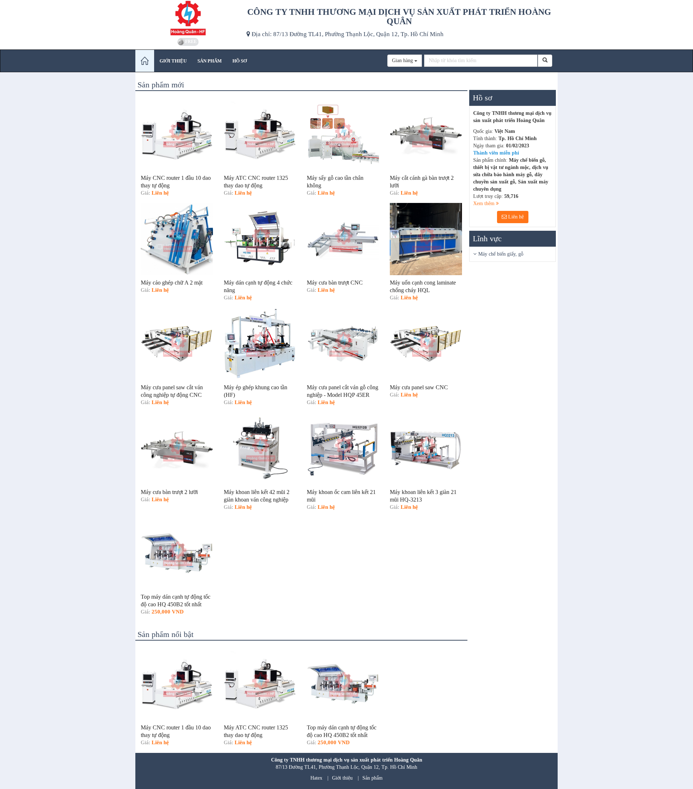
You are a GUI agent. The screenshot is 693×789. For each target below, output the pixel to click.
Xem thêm (484, 203)
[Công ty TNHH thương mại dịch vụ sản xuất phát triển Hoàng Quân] (188, 18)
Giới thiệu (342, 778)
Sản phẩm (372, 778)
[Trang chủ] (144, 61)
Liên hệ (515, 217)
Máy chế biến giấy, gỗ (500, 254)
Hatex (316, 778)
